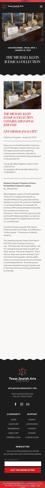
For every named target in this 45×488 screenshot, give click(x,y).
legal (33, 485)
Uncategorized (15, 48)
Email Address (12, 459)
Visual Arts (29, 48)
